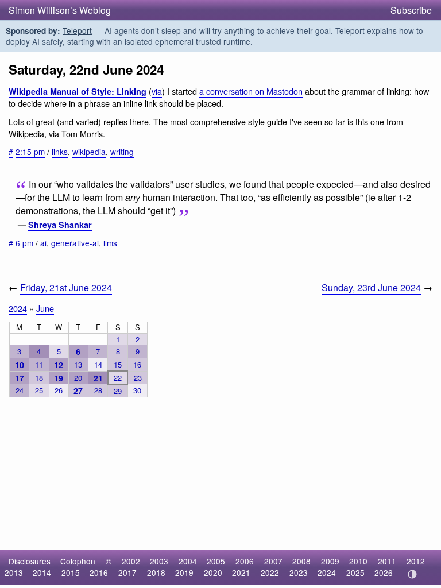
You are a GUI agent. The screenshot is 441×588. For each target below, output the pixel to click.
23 (138, 377)
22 (118, 377)
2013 (14, 572)
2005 (216, 561)
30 (137, 390)
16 (137, 364)
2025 (355, 572)
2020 (213, 572)
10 (19, 364)
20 (78, 377)
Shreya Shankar (60, 224)
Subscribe (411, 10)
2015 (70, 572)
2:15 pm (30, 151)
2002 (131, 561)
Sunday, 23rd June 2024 (371, 287)
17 (19, 378)
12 (58, 364)
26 (59, 390)
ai (43, 243)
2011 (387, 561)
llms (110, 243)
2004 (188, 561)
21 (98, 378)
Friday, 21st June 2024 (66, 287)
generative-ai (75, 243)
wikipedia (89, 151)
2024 (18, 308)
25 (39, 390)
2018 (156, 572)
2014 (42, 572)
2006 (244, 561)
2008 (301, 561)
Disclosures (30, 561)
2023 (298, 572)
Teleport (77, 30)
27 (78, 390)
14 (98, 364)
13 (78, 364)
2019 (184, 572)
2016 (99, 572)
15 (118, 364)
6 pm (24, 243)
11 (39, 364)
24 (20, 390)
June (45, 308)
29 (118, 390)
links (60, 151)
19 (58, 378)
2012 (416, 561)
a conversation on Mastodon (251, 91)
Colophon (77, 561)
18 (39, 377)
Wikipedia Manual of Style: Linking (77, 91)
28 (98, 390)
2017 (127, 572)
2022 (270, 572)
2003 (159, 561)
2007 (273, 561)
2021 (241, 572)
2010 (358, 561)
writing (122, 151)
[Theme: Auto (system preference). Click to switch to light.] (412, 574)
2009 (330, 561)
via (157, 91)
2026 (383, 572)
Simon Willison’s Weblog (60, 10)
